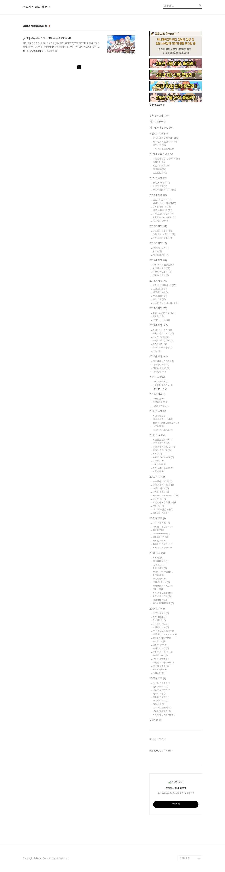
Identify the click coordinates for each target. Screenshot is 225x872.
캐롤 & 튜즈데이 (162, 210)
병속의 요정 (159, 693)
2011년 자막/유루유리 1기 (33, 51)
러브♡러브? (160, 669)
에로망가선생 (161, 255)
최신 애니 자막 (158, 133)
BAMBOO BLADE (163, 457)
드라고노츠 (159, 464)
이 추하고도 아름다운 (164, 631)
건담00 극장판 (161, 405)
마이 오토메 (160, 568)
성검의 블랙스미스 (163, 429)
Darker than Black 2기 (166, 422)
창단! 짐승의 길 (162, 207)
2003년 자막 (157, 678)
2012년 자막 (158, 356)
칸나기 (157, 454)
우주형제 (159, 371)
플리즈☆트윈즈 (161, 690)
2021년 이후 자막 (161, 154)
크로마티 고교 (160, 700)
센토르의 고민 (160, 248)
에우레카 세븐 (160, 561)
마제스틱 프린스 (162, 330)
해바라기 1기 (160, 537)
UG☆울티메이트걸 (163, 603)
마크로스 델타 (161, 268)
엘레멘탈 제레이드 (163, 585)
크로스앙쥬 (160, 289)
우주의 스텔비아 (161, 683)
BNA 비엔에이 (161, 182)
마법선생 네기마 (162, 596)
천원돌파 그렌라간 (162, 481)
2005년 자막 (157, 553)
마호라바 (158, 575)
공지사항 (155, 720)
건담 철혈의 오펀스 (164, 264)
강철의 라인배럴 (162, 450)
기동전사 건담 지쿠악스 (165, 138)
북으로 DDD (160, 655)
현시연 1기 (159, 641)
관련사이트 (184, 858)
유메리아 (158, 673)
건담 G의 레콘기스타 (164, 285)
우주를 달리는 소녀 (163, 419)
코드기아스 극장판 (162, 200)
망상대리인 (159, 620)
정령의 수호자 (161, 492)
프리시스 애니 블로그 (36, 7)
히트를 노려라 (161, 666)
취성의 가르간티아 (163, 340)
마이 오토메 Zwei (162, 547)
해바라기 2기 (160, 513)
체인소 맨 (159, 145)
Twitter (168, 750)
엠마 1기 (158, 589)
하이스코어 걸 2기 (163, 214)
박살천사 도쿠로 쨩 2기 (164, 502)
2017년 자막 (158, 243)
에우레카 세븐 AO (163, 361)
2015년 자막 (158, 280)
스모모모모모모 (161, 533)
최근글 (152, 739)
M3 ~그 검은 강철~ (164, 313)
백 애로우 (159, 169)
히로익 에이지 (161, 488)
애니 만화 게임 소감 (161, 127)
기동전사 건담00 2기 (164, 446)
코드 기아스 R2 (161, 443)
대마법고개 (159, 540)
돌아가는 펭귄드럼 (163, 385)
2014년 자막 (158, 308)
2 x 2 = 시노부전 (162, 638)
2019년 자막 (158, 195)
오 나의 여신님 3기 (163, 509)
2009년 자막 (157, 411)
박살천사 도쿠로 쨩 (163, 592)
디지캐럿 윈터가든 (162, 544)
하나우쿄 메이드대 (163, 652)
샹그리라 (158, 426)
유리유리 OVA (161, 221)
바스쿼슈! (159, 415)
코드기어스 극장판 (162, 347)
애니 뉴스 (157, 121)
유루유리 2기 (161, 364)
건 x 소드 (158, 564)
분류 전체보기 (159, 115)
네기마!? (158, 530)
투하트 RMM (160, 659)
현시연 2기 (159, 499)
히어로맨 (158, 398)
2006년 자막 (157, 518)
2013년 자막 (158, 325)
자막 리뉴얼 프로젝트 (164, 148)
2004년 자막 (157, 608)
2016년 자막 (158, 260)
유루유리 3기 (160, 292)
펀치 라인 (159, 299)
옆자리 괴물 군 (161, 368)
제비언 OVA (160, 645)
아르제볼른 (160, 296)
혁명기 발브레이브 (163, 333)
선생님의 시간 (161, 648)
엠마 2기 (158, 506)
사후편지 (158, 461)
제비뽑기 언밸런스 (163, 526)
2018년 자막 (158, 226)
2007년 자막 (157, 476)
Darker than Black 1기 (165, 495)
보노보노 (160, 172)
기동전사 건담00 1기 (164, 485)
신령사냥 (158, 471)
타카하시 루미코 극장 (164, 714)
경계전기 (159, 162)
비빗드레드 (160, 344)
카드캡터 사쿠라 (162, 231)
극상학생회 (159, 578)
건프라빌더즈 (160, 402)
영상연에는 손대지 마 (164, 189)
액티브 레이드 (161, 275)
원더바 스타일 (160, 697)
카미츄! (157, 557)
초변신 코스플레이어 (164, 662)
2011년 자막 (157, 377)
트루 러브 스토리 (162, 707)
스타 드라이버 (160, 381)
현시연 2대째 (161, 337)
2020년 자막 (158, 178)
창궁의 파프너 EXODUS (165, 303)
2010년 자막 (157, 394)
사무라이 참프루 (161, 624)
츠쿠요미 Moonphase (165, 634)
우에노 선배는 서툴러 (164, 203)
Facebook (155, 750)
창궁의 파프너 (161, 613)
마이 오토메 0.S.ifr (163, 468)
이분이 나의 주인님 (163, 571)
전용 (157, 351)
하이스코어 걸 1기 (163, 238)
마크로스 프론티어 (162, 439)
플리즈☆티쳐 (160, 686)
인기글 (162, 739)
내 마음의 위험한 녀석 (165, 141)
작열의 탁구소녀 (162, 272)
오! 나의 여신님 (161, 582)
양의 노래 (158, 704)
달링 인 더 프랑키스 (164, 234)
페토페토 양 (160, 599)
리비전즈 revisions (164, 217)
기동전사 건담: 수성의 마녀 (166, 158)
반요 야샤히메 (161, 165)
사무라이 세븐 (161, 627)
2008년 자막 (157, 435)
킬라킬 (158, 316)
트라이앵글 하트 (162, 711)
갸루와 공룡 (160, 186)
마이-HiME (159, 617)
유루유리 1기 (160, 388)
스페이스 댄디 (161, 320)
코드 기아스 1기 (161, 523)
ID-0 (157, 251)
